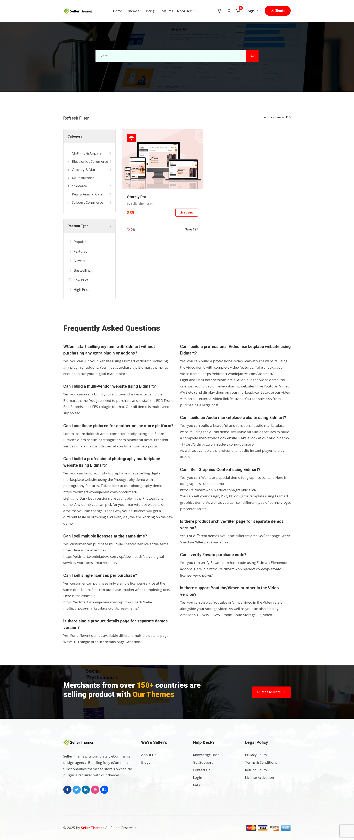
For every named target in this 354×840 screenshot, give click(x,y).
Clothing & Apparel (87, 153)
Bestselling (82, 270)
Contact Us (201, 770)
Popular (80, 241)
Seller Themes (93, 827)
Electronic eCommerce (89, 161)
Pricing (149, 11)
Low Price (81, 280)
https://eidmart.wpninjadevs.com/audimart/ (218, 444)
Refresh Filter (76, 118)
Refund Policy (256, 770)
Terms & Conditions (261, 762)
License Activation (259, 777)
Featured (80, 251)
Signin (279, 10)
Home (117, 11)
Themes (133, 11)
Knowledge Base (206, 754)
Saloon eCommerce (87, 202)
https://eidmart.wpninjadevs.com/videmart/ (237, 373)
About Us (148, 754)
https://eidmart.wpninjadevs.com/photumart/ (100, 492)
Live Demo (187, 212)
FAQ (196, 785)
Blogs (145, 762)
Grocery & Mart (84, 169)
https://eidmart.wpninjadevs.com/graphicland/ (218, 490)
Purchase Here (269, 692)
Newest (79, 261)
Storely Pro (136, 197)
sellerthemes (140, 203)
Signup (253, 11)
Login (197, 777)
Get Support (203, 762)
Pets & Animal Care (87, 194)
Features (166, 11)
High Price (82, 289)
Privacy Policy (256, 754)
